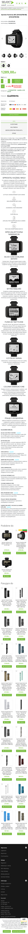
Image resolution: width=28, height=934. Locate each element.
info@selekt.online (8, 908)
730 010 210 (8, 906)
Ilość (4, 77)
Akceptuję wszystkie (18, 931)
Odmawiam (7, 931)
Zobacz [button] (7, 553)
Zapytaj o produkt (14, 114)
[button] (14, 121)
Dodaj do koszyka (17, 81)
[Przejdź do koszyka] (25, 3)
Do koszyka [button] (22, 553)
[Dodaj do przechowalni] (3, 86)
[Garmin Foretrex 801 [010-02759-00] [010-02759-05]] (3, 65)
